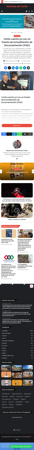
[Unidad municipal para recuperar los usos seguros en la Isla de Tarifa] (17, 375)
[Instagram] (18, 430)
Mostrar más (16, 125)
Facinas (4, 350)
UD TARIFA (19, 404)
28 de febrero (5, 393)
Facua (4, 402)
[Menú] (32, 11)
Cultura (4, 338)
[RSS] (20, 430)
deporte (27, 396)
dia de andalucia (6, 399)
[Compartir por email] (28, 67)
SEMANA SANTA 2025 (7, 355)
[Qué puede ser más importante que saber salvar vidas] (8, 233)
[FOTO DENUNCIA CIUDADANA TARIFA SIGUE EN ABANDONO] (25, 258)
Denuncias (20, 396)
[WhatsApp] (20, 67)
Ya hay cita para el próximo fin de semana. (17, 173)
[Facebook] (5, 67)
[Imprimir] (30, 134)
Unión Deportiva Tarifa (8, 407)
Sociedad (4, 358)
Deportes (4, 343)
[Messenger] (17, 67)
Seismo (4, 404)
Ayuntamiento (27, 393)
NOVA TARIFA (19, 402)
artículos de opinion (17, 393)
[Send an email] (18, 61)
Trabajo (11, 404)
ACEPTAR (17, 448)
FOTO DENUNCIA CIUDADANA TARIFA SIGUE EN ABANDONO (25, 266)
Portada (14, 32)
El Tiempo (4, 345)
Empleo (4, 348)
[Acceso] (26, 11)
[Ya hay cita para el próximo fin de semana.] (17, 383)
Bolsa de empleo (6, 333)
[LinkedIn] (13, 67)
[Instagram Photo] (6, 290)
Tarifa (17, 439)
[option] (17, 171)
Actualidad (20, 32)
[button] (21, 446)
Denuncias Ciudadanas (8, 340)
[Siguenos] (31, 286)
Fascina (10, 402)
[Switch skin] (29, 11)
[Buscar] (2, 11)
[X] (9, 67)
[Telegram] (24, 67)
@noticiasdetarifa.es (17, 417)
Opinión (4, 353)
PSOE (27, 402)
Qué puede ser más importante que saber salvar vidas (7, 241)
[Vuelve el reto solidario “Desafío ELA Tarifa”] (28, 383)
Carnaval (4, 335)
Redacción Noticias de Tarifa (11, 61)
